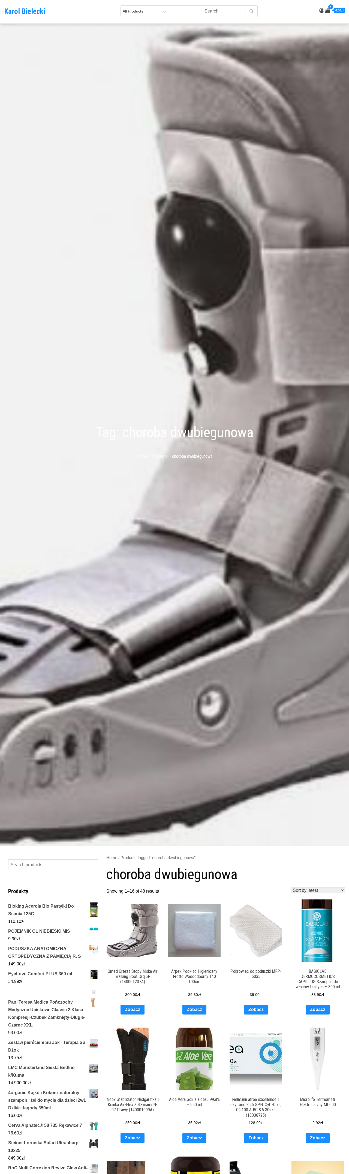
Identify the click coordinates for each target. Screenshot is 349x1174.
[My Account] (321, 10)
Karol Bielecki (24, 11)
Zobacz (132, 1009)
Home (111, 858)
